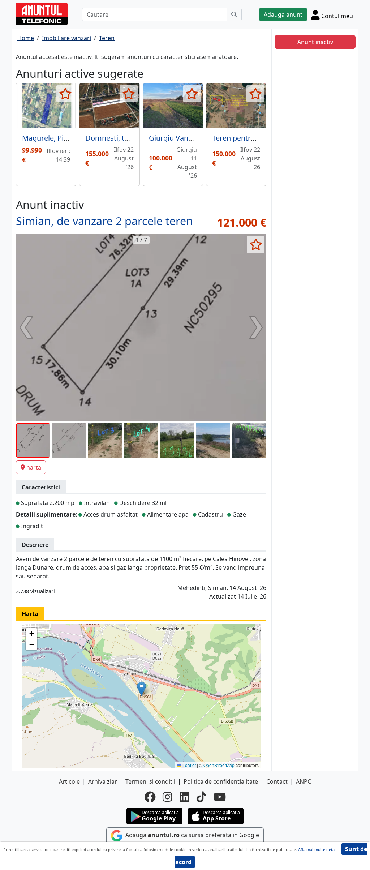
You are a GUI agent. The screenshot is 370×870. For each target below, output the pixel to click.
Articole (69, 781)
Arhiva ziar (102, 781)
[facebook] (150, 797)
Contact (277, 781)
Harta (30, 614)
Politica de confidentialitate (221, 781)
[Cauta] (234, 14)
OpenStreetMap (219, 765)
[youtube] (220, 797)
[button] (141, 688)
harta (33, 467)
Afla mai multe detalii (318, 849)
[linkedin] (184, 797)
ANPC (303, 781)
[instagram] (167, 797)
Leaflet (188, 765)
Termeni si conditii (150, 781)
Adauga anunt (283, 14)
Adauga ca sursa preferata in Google (191, 835)
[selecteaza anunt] (65, 93)
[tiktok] (201, 797)
